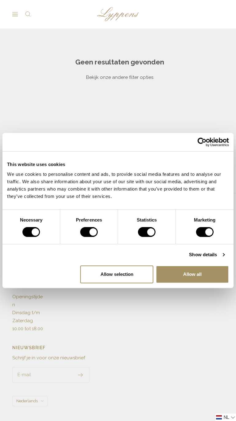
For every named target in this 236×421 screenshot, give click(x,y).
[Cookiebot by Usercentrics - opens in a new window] (202, 142)
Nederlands (27, 401)
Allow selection (116, 274)
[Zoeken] (28, 14)
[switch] (89, 232)
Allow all (192, 274)
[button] (225, 417)
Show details (203, 254)
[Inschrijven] (80, 375)
